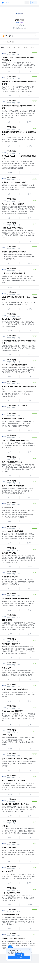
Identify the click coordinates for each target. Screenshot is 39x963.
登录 (33, 2)
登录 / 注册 (19, 957)
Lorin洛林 (24, 406)
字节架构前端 (11, 52)
